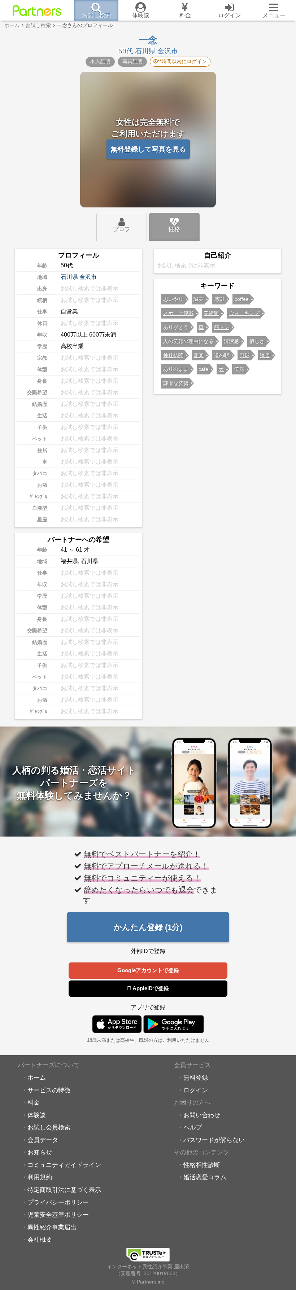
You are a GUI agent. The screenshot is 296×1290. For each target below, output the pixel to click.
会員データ (42, 1140)
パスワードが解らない (214, 1140)
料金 (33, 1102)
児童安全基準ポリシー (58, 1214)
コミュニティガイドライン (64, 1164)
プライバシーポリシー (58, 1202)
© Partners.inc (148, 1282)
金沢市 (88, 277)
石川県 (69, 277)
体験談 (36, 1115)
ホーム (36, 1077)
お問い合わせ (201, 1115)
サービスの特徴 (48, 1090)
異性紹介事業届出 (52, 1227)
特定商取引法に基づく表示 (64, 1189)
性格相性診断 (201, 1164)
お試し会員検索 (48, 1127)
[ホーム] (37, 10)
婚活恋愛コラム (204, 1177)
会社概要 (39, 1239)
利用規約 (39, 1177)
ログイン (195, 1090)
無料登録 (195, 1077)
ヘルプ (192, 1127)
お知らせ (39, 1152)
